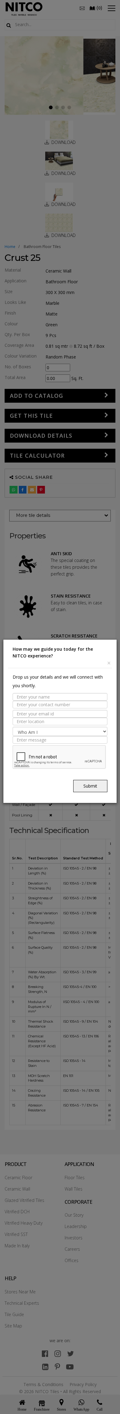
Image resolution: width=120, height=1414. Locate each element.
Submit (90, 786)
